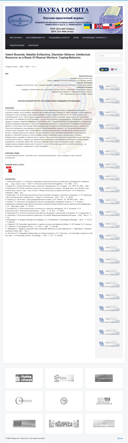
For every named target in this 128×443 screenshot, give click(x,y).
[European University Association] (64, 378)
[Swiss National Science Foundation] (104, 401)
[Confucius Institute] (64, 401)
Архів (75, 37)
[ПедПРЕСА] (64, 423)
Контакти (33, 45)
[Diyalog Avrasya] (24, 378)
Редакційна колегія (59, 37)
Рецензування (17, 45)
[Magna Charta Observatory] (24, 401)
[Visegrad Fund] (104, 378)
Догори (120, 438)
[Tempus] (24, 423)
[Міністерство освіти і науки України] (104, 423)
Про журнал (16, 37)
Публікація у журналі (93, 37)
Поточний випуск (35, 37)
